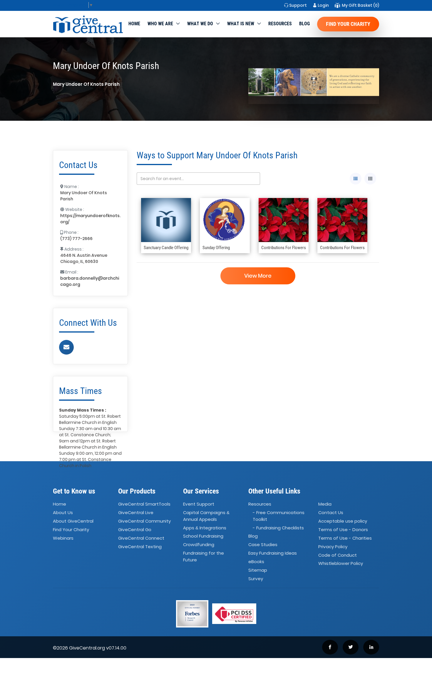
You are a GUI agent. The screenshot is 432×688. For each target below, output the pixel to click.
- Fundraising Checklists (278, 528)
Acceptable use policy (342, 521)
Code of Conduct (337, 555)
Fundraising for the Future (203, 556)
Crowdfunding (198, 545)
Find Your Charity (348, 24)
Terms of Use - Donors (343, 529)
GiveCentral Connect (141, 538)
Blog (304, 23)
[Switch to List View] (355, 178)
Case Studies (262, 545)
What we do (200, 23)
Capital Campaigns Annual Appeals (206, 515)
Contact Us (330, 512)
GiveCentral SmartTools (144, 504)
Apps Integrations (204, 528)
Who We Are (160, 23)
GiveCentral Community (144, 521)
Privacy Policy (332, 546)
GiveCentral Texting (140, 546)
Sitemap (257, 570)
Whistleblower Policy (340, 564)
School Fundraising (203, 536)
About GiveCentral (73, 521)
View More (258, 275)
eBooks (256, 561)
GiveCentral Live (135, 512)
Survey (255, 578)
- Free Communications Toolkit (278, 515)
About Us (63, 512)
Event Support (198, 504)
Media (324, 504)
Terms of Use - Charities (345, 538)
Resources (280, 23)
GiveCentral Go (134, 529)
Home (134, 23)
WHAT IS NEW (240, 23)
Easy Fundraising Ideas (272, 553)
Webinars (63, 538)
